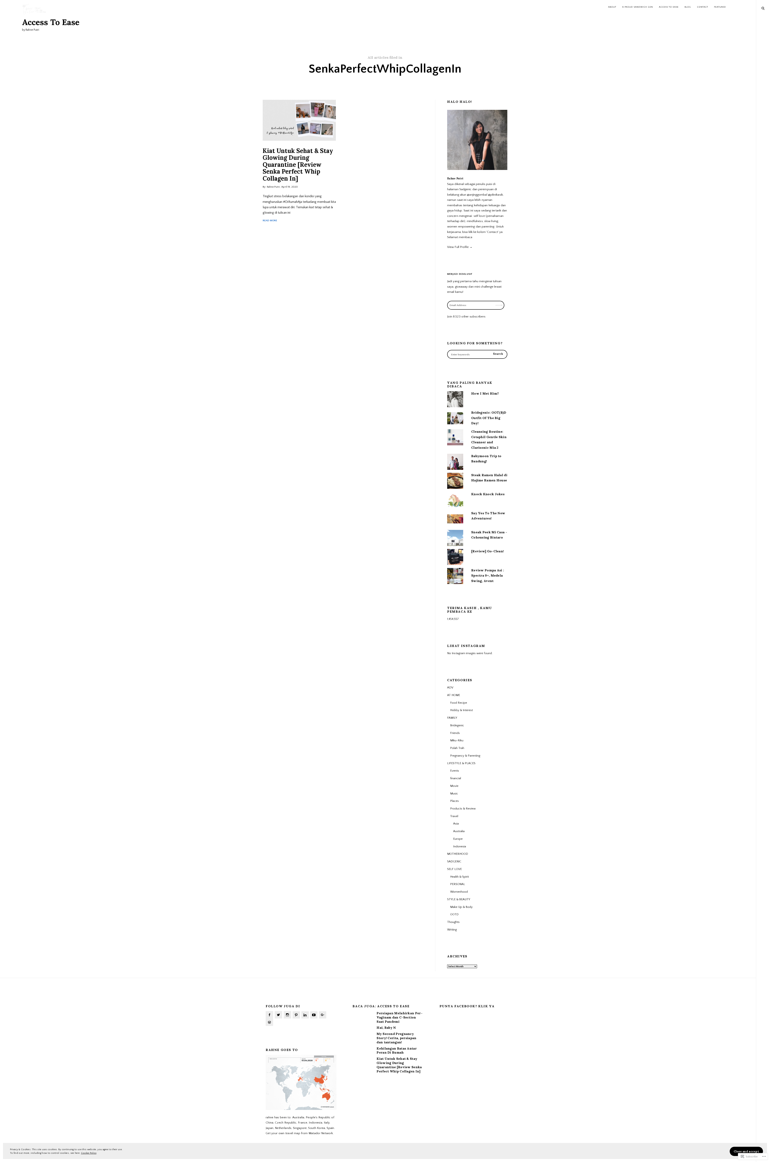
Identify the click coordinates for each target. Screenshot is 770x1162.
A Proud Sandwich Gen (637, 7)
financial (455, 778)
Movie (454, 786)
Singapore (300, 1128)
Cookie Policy (89, 1153)
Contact (702, 7)
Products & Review (463, 808)
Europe (458, 839)
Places (454, 801)
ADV (450, 687)
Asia (456, 823)
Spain (330, 1128)
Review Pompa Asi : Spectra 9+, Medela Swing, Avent (487, 575)
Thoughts (453, 922)
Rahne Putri (273, 186)
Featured (720, 7)
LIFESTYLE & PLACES (461, 763)
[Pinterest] (296, 1015)
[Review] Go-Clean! (487, 551)
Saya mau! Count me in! (499, 290)
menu (763, 8)
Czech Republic (285, 1122)
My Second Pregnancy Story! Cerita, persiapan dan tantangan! (396, 1038)
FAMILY (452, 717)
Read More (270, 220)
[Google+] (322, 1015)
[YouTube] (313, 1015)
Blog (688, 7)
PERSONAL (457, 884)
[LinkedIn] (305, 1015)
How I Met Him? (485, 393)
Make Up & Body (461, 907)
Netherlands (283, 1128)
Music (454, 793)
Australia (459, 831)
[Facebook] (269, 1015)
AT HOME (453, 695)
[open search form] (763, 8)
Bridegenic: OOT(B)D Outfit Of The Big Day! (488, 417)
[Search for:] (477, 354)
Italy (327, 1122)
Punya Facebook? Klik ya (467, 1006)
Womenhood (459, 891)
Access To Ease (50, 22)
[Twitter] (278, 1015)
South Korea (316, 1128)
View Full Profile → (459, 247)
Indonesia (459, 846)
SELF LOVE (454, 869)
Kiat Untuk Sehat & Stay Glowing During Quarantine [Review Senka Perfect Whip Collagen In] (298, 164)
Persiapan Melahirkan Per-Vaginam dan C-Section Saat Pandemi (399, 1017)
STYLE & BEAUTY (458, 899)
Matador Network (321, 1133)
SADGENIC (454, 861)
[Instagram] (287, 1015)
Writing (452, 929)
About (612, 7)
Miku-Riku (456, 740)
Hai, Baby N (386, 1028)
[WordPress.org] (269, 1022)
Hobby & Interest (461, 710)
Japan (270, 1128)
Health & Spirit (459, 876)
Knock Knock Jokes (488, 494)
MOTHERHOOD (457, 854)
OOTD (454, 914)
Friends (455, 733)
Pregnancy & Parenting (465, 755)
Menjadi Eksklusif (459, 274)
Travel (454, 816)
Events (454, 770)
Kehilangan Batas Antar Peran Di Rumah (397, 1050)
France (302, 1122)
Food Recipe (458, 702)
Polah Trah (457, 748)
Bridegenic (457, 725)
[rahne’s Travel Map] (301, 1109)
